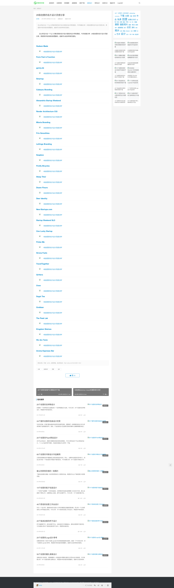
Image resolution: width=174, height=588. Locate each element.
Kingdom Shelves (43, 329)
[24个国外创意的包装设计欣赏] (98, 426)
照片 (117, 30)
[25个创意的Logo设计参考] (98, 542)
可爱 (118, 22)
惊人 (133, 22)
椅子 (125, 27)
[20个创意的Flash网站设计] (98, 442)
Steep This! (41, 176)
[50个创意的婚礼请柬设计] (98, 559)
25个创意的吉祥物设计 (46, 404)
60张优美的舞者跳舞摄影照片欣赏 (133, 63)
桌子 (116, 27)
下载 (122, 15)
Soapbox (40, 155)
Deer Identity (41, 198)
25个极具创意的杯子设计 (47, 521)
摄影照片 (124, 24)
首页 (35, 8)
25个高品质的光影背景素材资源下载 (120, 88)
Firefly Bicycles (43, 165)
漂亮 (133, 27)
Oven (38, 285)
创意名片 (46, 369)
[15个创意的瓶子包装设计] (98, 492)
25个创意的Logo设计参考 (47, 537)
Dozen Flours (42, 187)
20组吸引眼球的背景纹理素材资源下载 (120, 51)
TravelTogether (42, 263)
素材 (121, 31)
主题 (127, 15)
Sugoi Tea (40, 296)
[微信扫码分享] (94, 585)
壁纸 (124, 22)
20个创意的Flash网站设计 (47, 437)
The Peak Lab (42, 318)
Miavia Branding (43, 122)
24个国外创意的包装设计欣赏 (48, 421)
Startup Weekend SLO (45, 220)
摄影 (117, 24)
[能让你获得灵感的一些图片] (98, 476)
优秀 (134, 16)
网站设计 (128, 31)
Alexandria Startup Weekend (48, 100)
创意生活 (104, 3)
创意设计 (89, 3)
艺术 (118, 34)
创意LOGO (132, 19)
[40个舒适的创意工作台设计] (98, 509)
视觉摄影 (66, 3)
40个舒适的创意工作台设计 (48, 504)
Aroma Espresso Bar (45, 350)
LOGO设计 (126, 13)
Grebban (40, 307)
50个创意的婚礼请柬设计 (47, 554)
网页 (132, 31)
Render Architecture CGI (46, 111)
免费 (119, 19)
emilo (37, 19)
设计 (59, 369)
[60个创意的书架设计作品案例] (98, 459)
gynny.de (40, 68)
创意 (124, 19)
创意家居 (59, 3)
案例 (136, 25)
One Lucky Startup (44, 231)
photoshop (132, 13)
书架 (131, 16)
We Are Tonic (42, 340)
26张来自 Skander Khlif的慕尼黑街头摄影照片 (133, 76)
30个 (116, 13)
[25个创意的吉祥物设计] (98, 409)
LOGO (120, 13)
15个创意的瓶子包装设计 (47, 487)
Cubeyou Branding (44, 89)
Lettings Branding (44, 144)
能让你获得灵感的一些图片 (47, 471)
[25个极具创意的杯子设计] (98, 526)
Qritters (39, 274)
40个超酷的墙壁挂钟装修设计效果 (120, 63)
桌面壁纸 (74, 3)
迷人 (127, 34)
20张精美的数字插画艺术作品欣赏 (133, 51)
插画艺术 (112, 3)
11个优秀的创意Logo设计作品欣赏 (133, 88)
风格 (133, 34)
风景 (130, 34)
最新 (130, 25)
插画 (135, 22)
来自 (133, 25)
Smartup (40, 78)
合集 (121, 22)
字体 (127, 22)
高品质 (136, 34)
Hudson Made (42, 46)
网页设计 (97, 3)
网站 (124, 31)
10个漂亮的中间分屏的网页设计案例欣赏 (120, 101)
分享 (39, 369)
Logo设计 (120, 3)
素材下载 (82, 3)
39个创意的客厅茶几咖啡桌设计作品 (133, 101)
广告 (130, 22)
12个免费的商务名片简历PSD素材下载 (120, 76)
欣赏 (129, 27)
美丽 (134, 31)
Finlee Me (40, 242)
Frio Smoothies (42, 133)
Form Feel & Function (45, 57)
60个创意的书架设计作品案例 (48, 454)
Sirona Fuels (41, 252)
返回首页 (51, 3)
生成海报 (89, 585)
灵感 (53, 369)
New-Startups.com (44, 209)
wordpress (117, 16)
